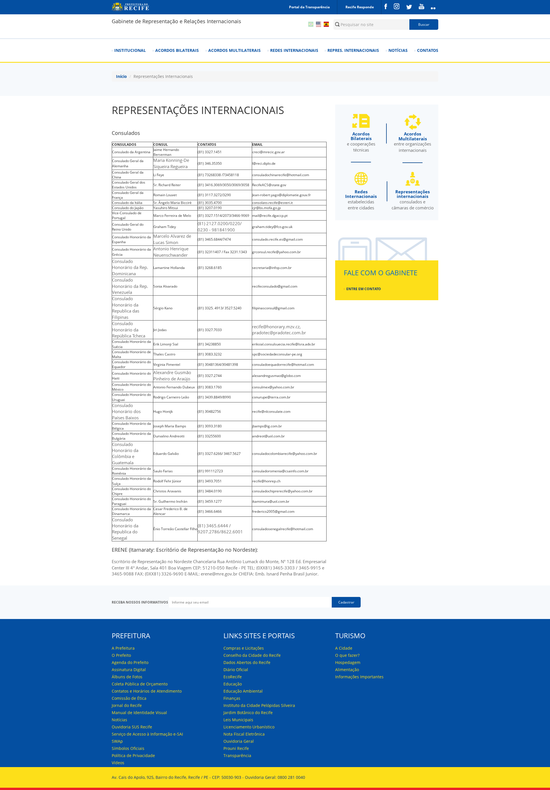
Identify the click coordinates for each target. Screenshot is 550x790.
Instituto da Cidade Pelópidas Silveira (259, 705)
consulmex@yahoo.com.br (273, 387)
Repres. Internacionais (353, 50)
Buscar (423, 24)
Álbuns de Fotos (127, 676)
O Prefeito (121, 655)
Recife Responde (359, 7)
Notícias (398, 50)
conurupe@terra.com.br (271, 397)
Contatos (427, 50)
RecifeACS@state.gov (269, 184)
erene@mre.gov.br (219, 574)
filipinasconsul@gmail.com (273, 308)
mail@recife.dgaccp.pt (270, 215)
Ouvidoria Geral (238, 741)
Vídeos (118, 762)
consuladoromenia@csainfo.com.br (280, 471)
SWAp (117, 741)
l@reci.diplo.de (264, 163)
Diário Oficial (235, 669)
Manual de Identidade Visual (139, 712)
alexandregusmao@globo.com (276, 375)
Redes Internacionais (294, 50)
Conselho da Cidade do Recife (252, 655)
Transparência (237, 755)
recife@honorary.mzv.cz (276, 326)
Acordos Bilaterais (177, 50)
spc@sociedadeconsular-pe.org (277, 354)
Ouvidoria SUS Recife (132, 727)
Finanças (231, 698)
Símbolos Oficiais (128, 748)
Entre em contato (363, 288)
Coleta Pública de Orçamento (140, 684)
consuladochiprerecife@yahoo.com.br (282, 491)
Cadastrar (346, 602)
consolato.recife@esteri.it (272, 202)
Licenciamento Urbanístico (248, 727)
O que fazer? (347, 655)
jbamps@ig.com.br (267, 426)
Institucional (130, 50)
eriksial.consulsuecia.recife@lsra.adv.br (283, 344)
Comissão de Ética (129, 698)
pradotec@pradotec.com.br (279, 332)
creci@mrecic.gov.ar (268, 152)
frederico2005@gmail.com (273, 511)
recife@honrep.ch (266, 481)
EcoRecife (232, 676)
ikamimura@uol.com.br (270, 501)
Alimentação (347, 669)
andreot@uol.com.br (268, 436)
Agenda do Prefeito (130, 662)
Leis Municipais (238, 719)
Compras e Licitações (243, 648)
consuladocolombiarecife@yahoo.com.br (284, 453)
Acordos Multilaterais (234, 50)
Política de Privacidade (133, 755)
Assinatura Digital (129, 669)
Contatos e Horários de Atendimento (147, 691)
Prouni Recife (236, 748)
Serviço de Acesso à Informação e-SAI (147, 734)
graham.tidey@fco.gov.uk (272, 226)
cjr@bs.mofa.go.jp (266, 207)
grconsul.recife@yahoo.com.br (276, 251)
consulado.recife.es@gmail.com (277, 239)
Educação (232, 684)
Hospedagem (347, 662)
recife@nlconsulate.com (271, 411)
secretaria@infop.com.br (272, 267)
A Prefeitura (123, 648)
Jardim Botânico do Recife (248, 712)
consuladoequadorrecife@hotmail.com (283, 364)
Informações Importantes (359, 676)
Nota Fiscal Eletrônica (244, 734)
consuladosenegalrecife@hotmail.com (282, 528)
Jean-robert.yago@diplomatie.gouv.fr (281, 194)
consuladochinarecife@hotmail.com (280, 174)
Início (121, 76)
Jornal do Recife (127, 705)
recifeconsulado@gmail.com (274, 286)
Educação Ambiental (243, 691)
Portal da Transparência (309, 7)
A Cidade (343, 648)
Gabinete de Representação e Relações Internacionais (176, 21)
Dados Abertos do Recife (246, 662)
